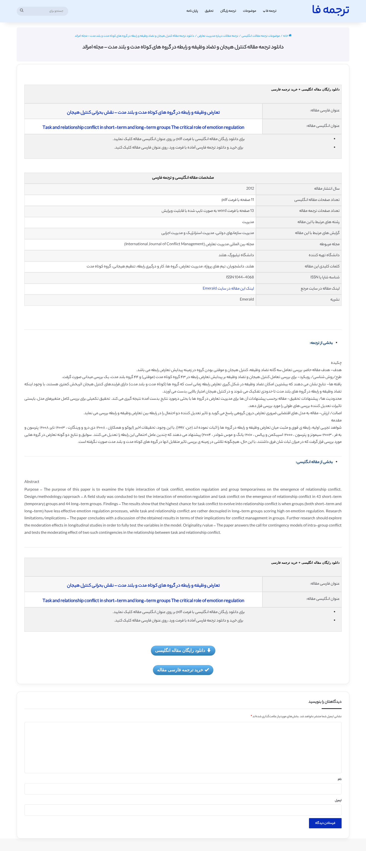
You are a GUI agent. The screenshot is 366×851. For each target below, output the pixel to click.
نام (340, 779)
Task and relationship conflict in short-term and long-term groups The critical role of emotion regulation (143, 128)
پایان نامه (192, 11)
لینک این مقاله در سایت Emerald (228, 289)
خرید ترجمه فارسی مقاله (180, 670)
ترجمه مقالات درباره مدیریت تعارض (217, 36)
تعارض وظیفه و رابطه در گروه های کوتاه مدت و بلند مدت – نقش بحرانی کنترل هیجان (143, 113)
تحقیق (209, 11)
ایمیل (338, 800)
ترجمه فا (271, 11)
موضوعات (249, 11)
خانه (286, 36)
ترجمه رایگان (228, 11)
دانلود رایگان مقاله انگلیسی (180, 650)
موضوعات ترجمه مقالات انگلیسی (261, 36)
